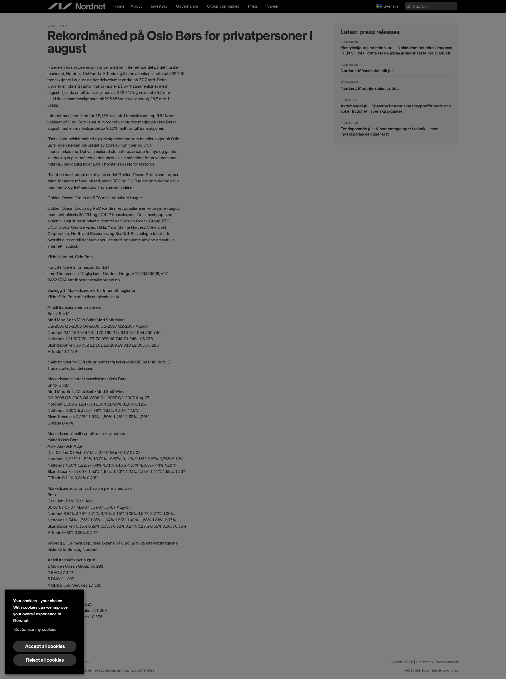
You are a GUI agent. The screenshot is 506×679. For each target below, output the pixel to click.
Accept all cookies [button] (45, 646)
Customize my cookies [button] (35, 629)
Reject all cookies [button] (45, 660)
